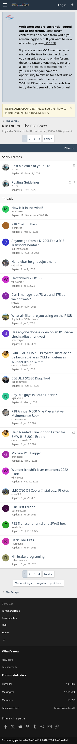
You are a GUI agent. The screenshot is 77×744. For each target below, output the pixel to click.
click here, (32, 71)
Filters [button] (67, 148)
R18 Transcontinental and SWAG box (38, 523)
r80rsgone (17, 543)
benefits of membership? (49, 67)
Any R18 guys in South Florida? (34, 395)
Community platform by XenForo (35, 740)
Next (47, 138)
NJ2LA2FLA (17, 398)
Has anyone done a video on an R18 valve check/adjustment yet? (42, 334)
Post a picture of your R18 (30, 166)
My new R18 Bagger (26, 453)
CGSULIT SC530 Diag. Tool (30, 378)
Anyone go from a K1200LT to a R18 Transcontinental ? (37, 243)
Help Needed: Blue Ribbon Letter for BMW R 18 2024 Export (38, 434)
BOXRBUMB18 (19, 382)
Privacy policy (9, 618)
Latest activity (9, 667)
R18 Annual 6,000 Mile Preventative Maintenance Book (37, 413)
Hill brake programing (28, 556)
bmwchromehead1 (64, 708)
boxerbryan (17, 340)
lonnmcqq (16, 228)
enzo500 (16, 494)
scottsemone (18, 419)
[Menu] (5, 5)
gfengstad (17, 456)
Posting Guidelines (25, 182)
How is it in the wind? (27, 208)
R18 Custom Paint (24, 224)
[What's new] (72, 5)
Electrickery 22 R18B (26, 278)
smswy (15, 302)
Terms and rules (11, 611)
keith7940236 (18, 510)
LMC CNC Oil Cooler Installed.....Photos (40, 490)
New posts (7, 659)
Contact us (8, 603)
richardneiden (19, 560)
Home (5, 632)
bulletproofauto (19, 249)
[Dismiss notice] (70, 109)
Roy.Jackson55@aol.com (24, 319)
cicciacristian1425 (21, 365)
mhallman (17, 211)
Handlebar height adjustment (33, 261)
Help (4, 625)
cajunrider (17, 265)
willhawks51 (18, 282)
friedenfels (17, 527)
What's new (10, 651)
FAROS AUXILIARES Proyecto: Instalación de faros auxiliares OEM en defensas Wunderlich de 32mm (41, 357)
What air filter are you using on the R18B (41, 315)
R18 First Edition (23, 507)
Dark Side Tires (22, 540)
